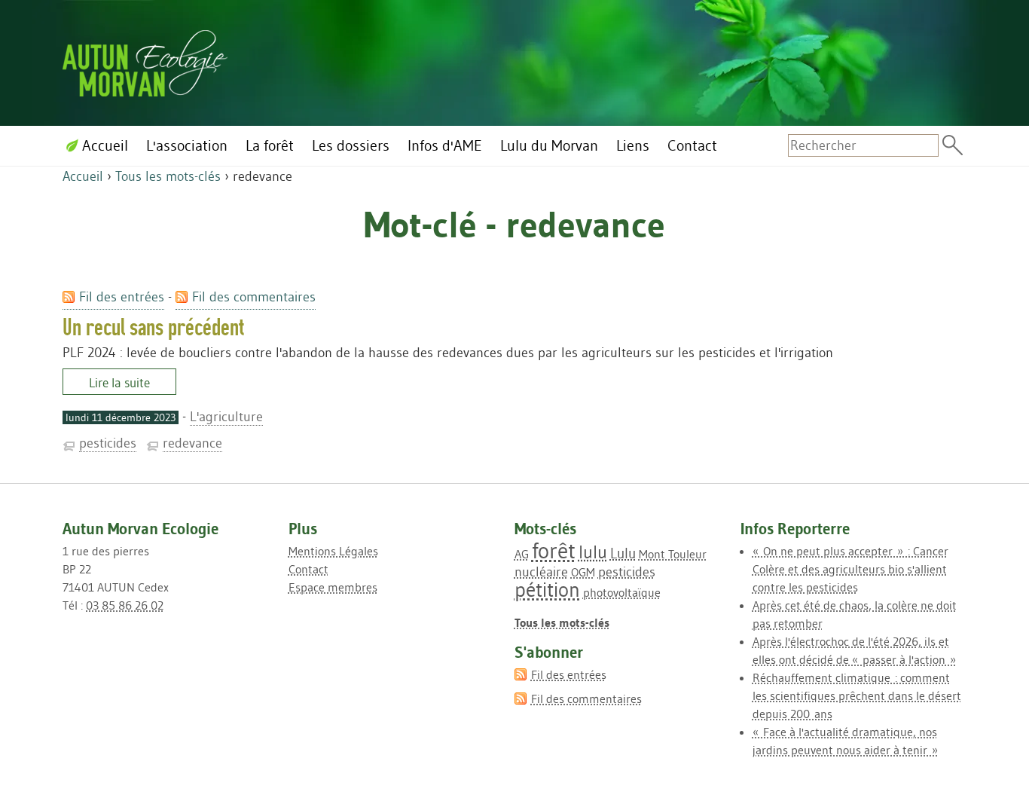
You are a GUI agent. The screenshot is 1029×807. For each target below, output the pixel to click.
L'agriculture (226, 416)
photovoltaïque (622, 592)
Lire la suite (119, 382)
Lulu (623, 553)
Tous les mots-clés (168, 176)
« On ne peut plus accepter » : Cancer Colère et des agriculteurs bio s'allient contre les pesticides (850, 569)
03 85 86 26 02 (124, 605)
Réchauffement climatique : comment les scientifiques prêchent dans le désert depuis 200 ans (857, 695)
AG (521, 553)
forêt (554, 550)
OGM (583, 571)
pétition (547, 589)
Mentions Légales (333, 550)
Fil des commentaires (254, 297)
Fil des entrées (121, 297)
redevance (192, 443)
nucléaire (541, 572)
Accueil (83, 176)
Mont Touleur (673, 553)
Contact (308, 568)
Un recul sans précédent (153, 327)
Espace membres (333, 587)
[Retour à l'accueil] (145, 61)
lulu (593, 552)
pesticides (107, 443)
